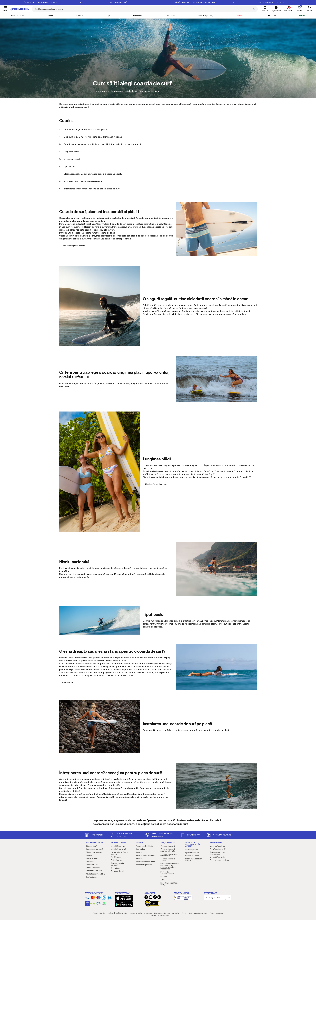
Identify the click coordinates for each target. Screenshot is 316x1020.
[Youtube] (150, 898)
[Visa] (87, 898)
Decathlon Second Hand (145, 861)
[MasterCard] (92, 898)
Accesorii (171, 15)
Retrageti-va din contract (117, 864)
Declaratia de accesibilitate (159, 916)
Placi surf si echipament (156, 484)
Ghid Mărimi (115, 868)
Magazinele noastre (94, 852)
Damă (50, 15)
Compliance (91, 861)
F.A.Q (184, 913)
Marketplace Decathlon (95, 874)
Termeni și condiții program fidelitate (167, 850)
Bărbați (79, 15)
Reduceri (241, 15)
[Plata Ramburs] (98, 904)
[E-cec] (87, 905)
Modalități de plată (118, 849)
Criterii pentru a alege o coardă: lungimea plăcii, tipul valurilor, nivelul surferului (102, 144)
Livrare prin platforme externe (119, 853)
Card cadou (140, 849)
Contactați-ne (91, 877)
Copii (108, 15)
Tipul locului (69, 166)
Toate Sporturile (18, 15)
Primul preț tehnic (93, 868)
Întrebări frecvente (217, 857)
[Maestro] (98, 898)
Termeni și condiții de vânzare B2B (168, 855)
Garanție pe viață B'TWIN (145, 855)
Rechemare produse (144, 864)
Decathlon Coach (192, 856)
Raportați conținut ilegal (219, 860)
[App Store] (124, 900)
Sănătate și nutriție (206, 15)
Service (139, 858)
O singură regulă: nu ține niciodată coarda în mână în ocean (93, 137)
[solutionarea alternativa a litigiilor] (183, 899)
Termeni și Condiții (99, 913)
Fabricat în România (94, 871)
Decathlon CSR (92, 864)
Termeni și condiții (167, 846)
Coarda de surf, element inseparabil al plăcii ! (86, 129)
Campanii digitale (118, 871)
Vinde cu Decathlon (217, 846)
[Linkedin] (159, 898)
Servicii (302, 15)
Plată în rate (116, 857)
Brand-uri (272, 15)
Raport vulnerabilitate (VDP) (169, 884)
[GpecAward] (151, 906)
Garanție (139, 852)
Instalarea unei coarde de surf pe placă (83, 181)
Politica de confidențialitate (167, 873)
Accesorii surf (68, 682)
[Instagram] (155, 898)
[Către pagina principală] (20, 9)
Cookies (163, 877)
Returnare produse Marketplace (217, 853)
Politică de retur (117, 860)
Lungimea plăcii (71, 151)
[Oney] (92, 903)
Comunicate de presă (94, 849)
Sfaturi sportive (191, 849)
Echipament (138, 15)
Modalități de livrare (119, 846)
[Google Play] (124, 906)
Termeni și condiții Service (167, 859)
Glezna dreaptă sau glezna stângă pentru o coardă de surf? (93, 174)
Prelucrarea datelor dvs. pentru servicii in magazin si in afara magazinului (169, 866)
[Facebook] (146, 898)
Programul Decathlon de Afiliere (194, 859)
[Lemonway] (104, 903)
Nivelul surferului (72, 159)
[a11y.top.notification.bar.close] (311, 2)
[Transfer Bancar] (104, 899)
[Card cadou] (109, 898)
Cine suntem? (91, 846)
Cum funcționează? (218, 849)
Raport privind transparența (198, 913)
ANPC (162, 880)
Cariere (89, 855)
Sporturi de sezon (192, 853)
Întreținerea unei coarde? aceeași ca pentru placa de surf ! (92, 188)
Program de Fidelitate (144, 846)
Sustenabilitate (92, 858)
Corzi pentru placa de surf (73, 246)
